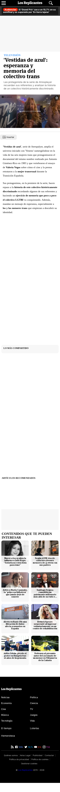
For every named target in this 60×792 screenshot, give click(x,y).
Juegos (34, 724)
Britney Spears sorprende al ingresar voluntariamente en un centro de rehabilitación (45, 634)
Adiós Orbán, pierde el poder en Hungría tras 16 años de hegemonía (15, 665)
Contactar (49, 764)
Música (5, 724)
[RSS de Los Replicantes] (12, 756)
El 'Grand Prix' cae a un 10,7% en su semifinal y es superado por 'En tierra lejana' (29, 10)
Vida (32, 730)
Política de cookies (39, 768)
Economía (6, 712)
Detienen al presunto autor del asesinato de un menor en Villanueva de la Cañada (45, 666)
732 (47, 756)
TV (31, 718)
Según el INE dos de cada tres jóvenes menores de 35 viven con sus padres (45, 570)
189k (20, 756)
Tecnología (6, 730)
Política (34, 706)
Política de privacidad (19, 768)
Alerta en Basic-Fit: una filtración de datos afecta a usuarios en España (15, 634)
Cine (3, 718)
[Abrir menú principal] (3, 3)
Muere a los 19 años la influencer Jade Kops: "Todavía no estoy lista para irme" (15, 570)
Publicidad (37, 764)
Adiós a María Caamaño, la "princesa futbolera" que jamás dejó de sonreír (15, 602)
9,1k (39, 756)
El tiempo (6, 737)
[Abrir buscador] (51, 3)
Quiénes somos (11, 764)
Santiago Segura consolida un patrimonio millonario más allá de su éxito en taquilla (44, 602)
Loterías (34, 737)
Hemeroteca (8, 745)
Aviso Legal (25, 764)
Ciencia (34, 712)
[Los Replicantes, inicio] (30, 3)
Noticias (5, 706)
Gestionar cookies (29, 772)
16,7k (30, 756)
